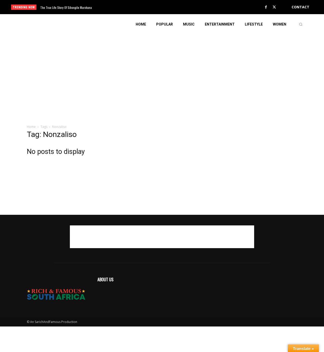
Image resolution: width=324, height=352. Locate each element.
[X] (274, 7)
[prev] (171, 7)
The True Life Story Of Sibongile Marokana (66, 7)
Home (31, 127)
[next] (179, 7)
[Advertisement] (162, 69)
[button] (300, 24)
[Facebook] (266, 7)
